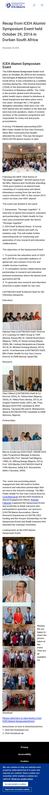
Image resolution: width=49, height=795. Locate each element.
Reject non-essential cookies (17, 789)
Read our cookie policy (22, 779)
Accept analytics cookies (15, 784)
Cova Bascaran (10, 496)
